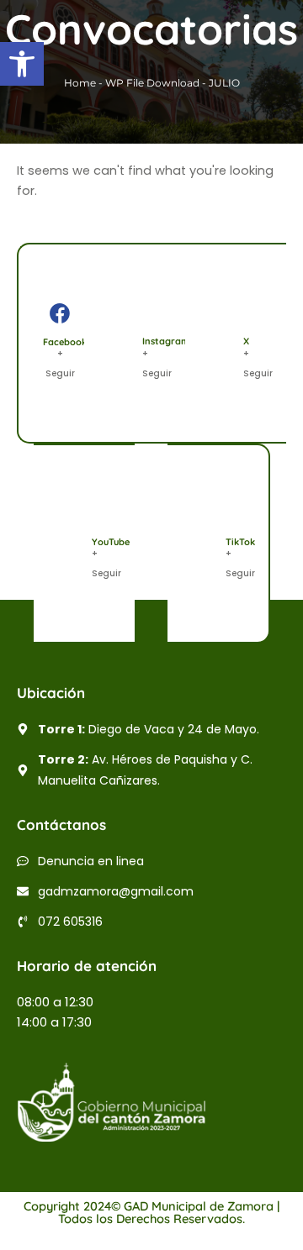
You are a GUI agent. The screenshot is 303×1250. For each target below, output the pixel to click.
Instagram (165, 341)
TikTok (240, 542)
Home (80, 82)
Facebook (65, 342)
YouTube (111, 542)
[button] (22, 64)
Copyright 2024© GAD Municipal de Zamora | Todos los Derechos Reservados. (151, 1212)
